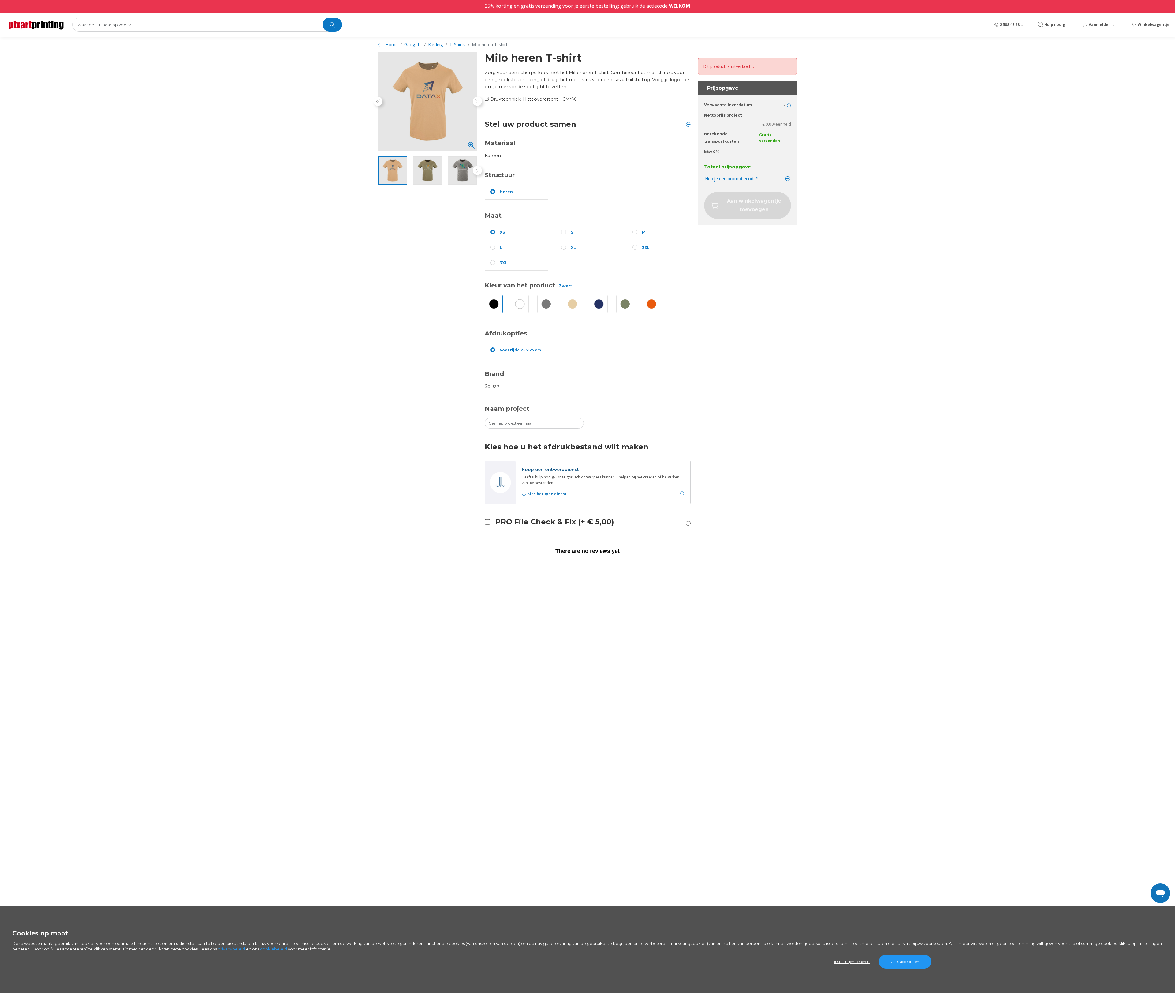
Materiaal (500, 143)
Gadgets (413, 44)
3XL (503, 262)
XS (502, 232)
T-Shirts (457, 44)
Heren (506, 191)
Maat (493, 215)
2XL (646, 247)
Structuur (500, 175)
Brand (494, 373)
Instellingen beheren (852, 961)
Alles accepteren (905, 961)
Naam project (507, 408)
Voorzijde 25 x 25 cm (520, 350)
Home (391, 44)
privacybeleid (231, 948)
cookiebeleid (273, 948)
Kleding (435, 44)
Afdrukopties (506, 333)
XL (573, 247)
